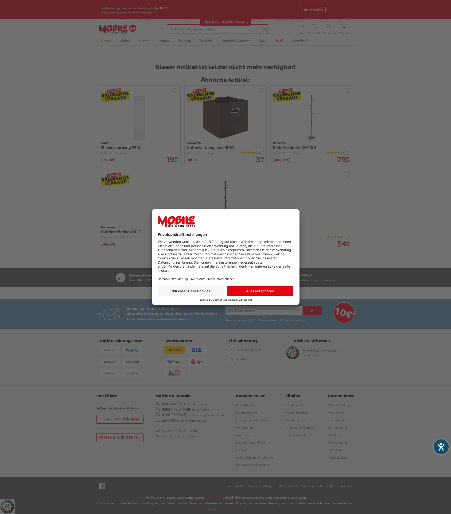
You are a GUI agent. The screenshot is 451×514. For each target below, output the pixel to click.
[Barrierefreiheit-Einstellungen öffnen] (441, 446)
